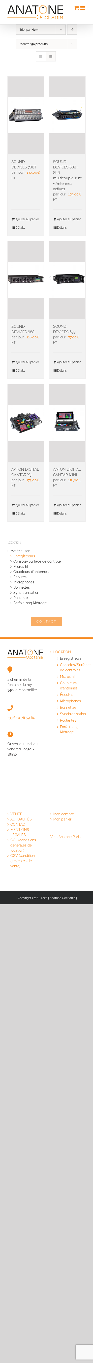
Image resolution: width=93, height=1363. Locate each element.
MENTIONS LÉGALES (19, 832)
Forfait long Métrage (30, 603)
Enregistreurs (24, 556)
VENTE (16, 814)
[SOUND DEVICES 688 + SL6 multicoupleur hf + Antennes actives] (67, 115)
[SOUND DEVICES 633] (67, 280)
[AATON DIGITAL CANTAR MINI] (67, 423)
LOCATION (62, 652)
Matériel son (20, 551)
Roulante (20, 598)
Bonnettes (21, 587)
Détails (20, 227)
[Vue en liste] (51, 56)
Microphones (23, 582)
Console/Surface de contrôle (37, 561)
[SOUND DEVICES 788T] (26, 115)
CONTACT (18, 824)
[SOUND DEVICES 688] (26, 280)
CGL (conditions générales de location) (23, 845)
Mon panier (62, 819)
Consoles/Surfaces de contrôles (70, 667)
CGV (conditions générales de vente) (23, 861)
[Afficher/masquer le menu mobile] (83, 7)
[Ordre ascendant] (72, 30)
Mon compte (63, 814)
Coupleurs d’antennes (31, 572)
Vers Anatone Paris (65, 837)
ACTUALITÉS (21, 819)
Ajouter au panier (27, 219)
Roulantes (68, 720)
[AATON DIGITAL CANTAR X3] (26, 423)
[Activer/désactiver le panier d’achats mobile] (76, 7)
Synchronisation (26, 593)
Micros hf (20, 567)
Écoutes (20, 577)
